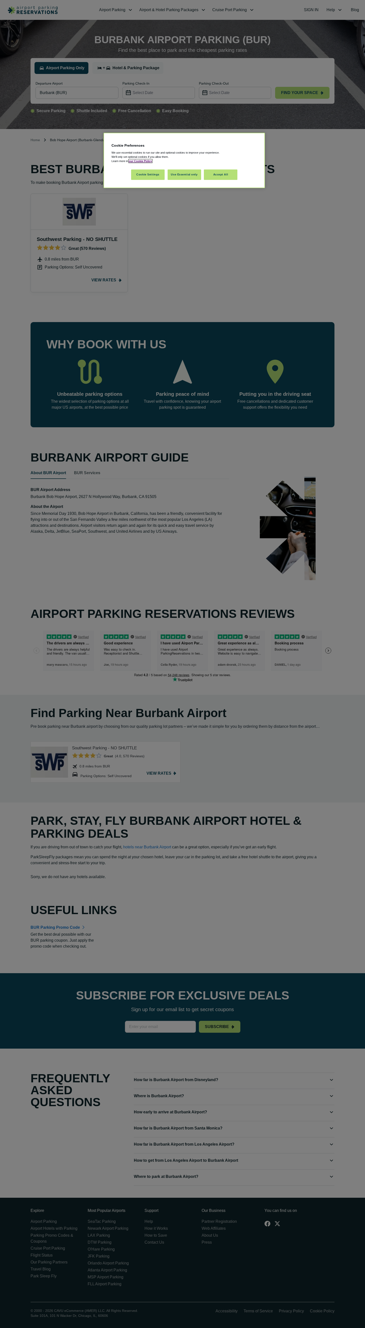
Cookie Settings (147, 174)
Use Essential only (184, 174)
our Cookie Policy (140, 161)
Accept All (220, 174)
